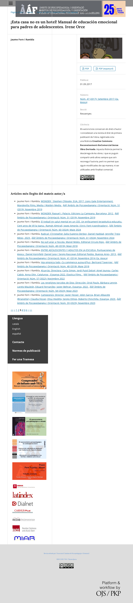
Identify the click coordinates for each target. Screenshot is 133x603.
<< (12, 310)
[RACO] (24, 530)
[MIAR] (24, 540)
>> (31, 310)
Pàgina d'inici (17, 12)
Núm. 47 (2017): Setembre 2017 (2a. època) (57, 12)
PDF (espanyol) (105, 68)
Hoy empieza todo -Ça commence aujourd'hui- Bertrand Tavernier (77, 262)
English (16, 328)
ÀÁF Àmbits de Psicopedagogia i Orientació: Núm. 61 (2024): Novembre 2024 (73, 237)
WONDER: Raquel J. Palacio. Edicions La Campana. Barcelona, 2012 (77, 213)
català (15, 323)
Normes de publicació (26, 350)
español (16, 333)
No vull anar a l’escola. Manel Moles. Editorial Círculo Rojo (72, 242)
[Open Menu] (10, 3)
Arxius (30, 12)
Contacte (18, 342)
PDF (87, 68)
